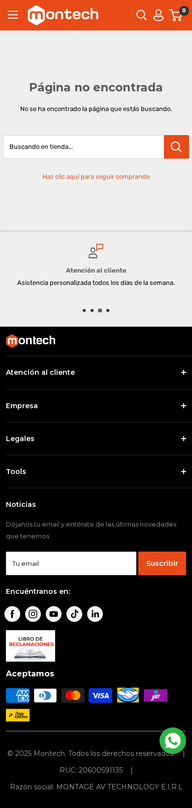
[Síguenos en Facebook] (12, 614)
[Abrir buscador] (141, 15)
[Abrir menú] (13, 15)
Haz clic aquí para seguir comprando (96, 176)
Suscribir (162, 563)
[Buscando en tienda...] (176, 147)
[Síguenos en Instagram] (33, 614)
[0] (176, 15)
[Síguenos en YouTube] (54, 614)
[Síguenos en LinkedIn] (95, 614)
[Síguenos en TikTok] (74, 614)
